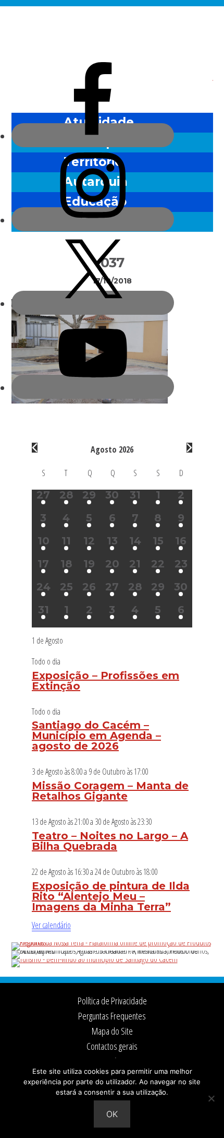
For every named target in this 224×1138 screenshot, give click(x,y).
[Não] (211, 1098)
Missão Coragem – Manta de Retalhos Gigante (110, 790)
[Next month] (189, 448)
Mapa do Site (112, 1031)
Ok (112, 1114)
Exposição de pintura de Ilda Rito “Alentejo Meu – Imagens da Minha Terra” (111, 896)
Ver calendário (51, 925)
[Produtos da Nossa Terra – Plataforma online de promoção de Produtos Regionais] (112, 942)
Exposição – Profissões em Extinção (105, 680)
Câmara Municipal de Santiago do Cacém (112, 33)
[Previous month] (35, 448)
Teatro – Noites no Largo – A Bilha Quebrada (110, 840)
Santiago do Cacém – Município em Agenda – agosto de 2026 (96, 735)
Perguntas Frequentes (112, 1016)
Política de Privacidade (112, 1000)
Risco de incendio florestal (200, 85)
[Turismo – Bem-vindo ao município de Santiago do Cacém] (94, 959)
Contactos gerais (112, 1046)
